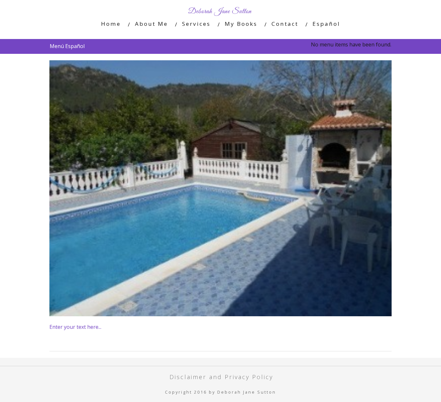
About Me (151, 23)
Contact (285, 23)
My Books (241, 23)
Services (196, 23)
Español (326, 23)
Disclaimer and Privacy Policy (221, 377)
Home (111, 23)
